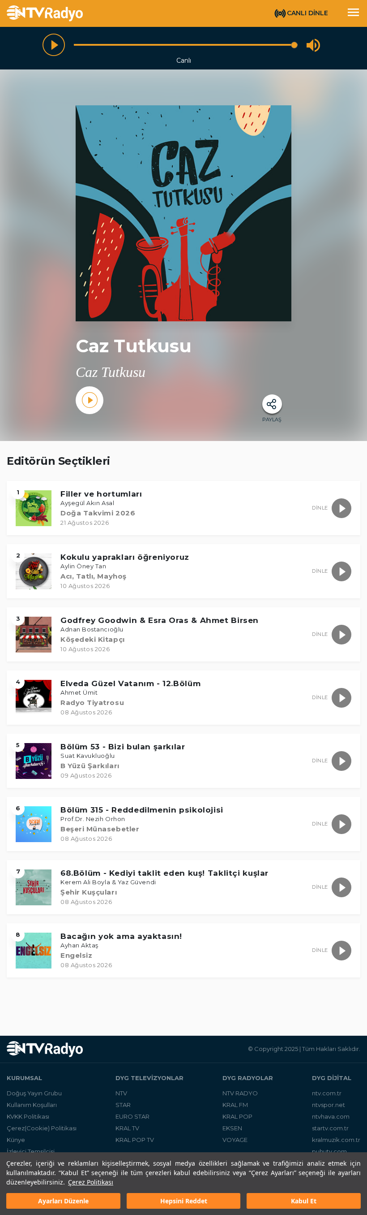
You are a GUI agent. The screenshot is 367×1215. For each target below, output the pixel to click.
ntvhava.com (331, 1116)
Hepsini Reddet (183, 1201)
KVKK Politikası (28, 1116)
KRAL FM (235, 1104)
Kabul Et (303, 1201)
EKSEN (232, 1128)
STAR (123, 1104)
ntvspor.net (328, 1104)
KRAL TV (127, 1128)
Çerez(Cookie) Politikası (42, 1128)
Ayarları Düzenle (63, 1201)
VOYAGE (235, 1139)
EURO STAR (132, 1116)
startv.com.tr (330, 1128)
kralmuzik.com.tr (336, 1139)
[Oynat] (54, 45)
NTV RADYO (240, 1093)
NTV (121, 1093)
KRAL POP (237, 1116)
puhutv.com (329, 1151)
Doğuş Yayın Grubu (34, 1093)
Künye (16, 1139)
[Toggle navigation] (353, 13)
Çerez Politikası (90, 1182)
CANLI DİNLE (307, 13)
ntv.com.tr (326, 1093)
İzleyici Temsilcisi (31, 1151)
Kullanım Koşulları (32, 1104)
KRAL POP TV (134, 1139)
